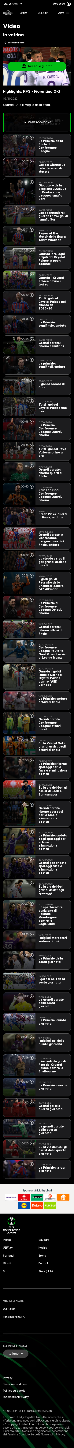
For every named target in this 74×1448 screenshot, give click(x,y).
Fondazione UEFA (14, 1316)
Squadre (44, 1239)
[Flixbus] (50, 1205)
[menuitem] (25, 13)
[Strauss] (24, 1197)
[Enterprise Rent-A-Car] (37, 1197)
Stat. (6, 1271)
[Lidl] (24, 1205)
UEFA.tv (8, 1247)
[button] (63, 13)
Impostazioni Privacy (16, 1396)
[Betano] (37, 1205)
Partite (7, 1239)
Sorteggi (8, 1255)
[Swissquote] (50, 1197)
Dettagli (43, 1263)
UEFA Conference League (8, 12)
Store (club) (46, 1271)
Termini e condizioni (15, 1384)
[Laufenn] (11, 1197)
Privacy (8, 1377)
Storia (42, 1255)
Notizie (43, 1247)
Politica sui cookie (14, 1390)
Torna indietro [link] (16, 42)
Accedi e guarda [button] (40, 66)
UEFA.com (9, 1308)
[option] (37, 122)
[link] (23, 13)
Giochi (7, 1263)
